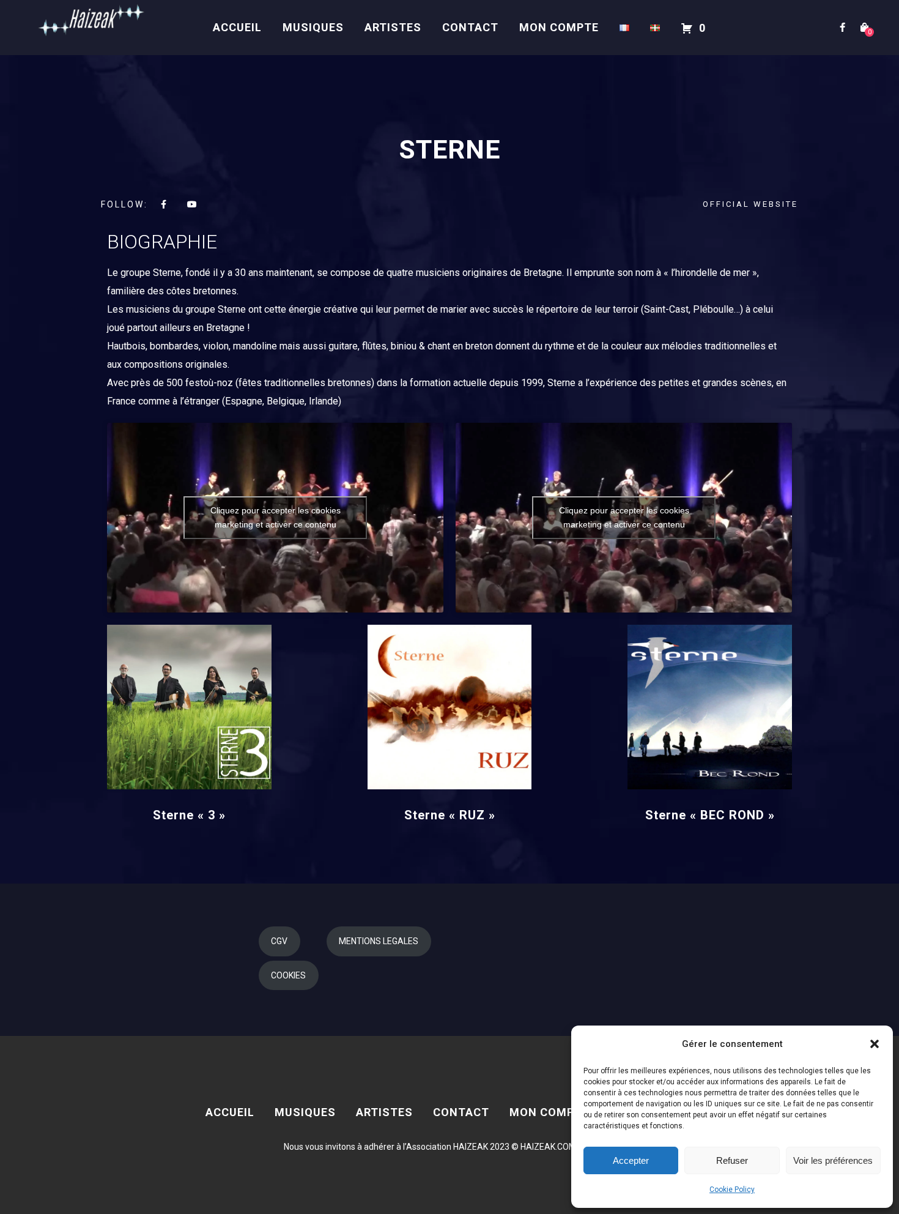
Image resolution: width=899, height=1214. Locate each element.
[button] (874, 1044)
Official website (750, 204)
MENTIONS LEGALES (378, 941)
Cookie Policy (732, 1189)
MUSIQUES (313, 27)
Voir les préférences (833, 1160)
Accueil (237, 27)
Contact (470, 27)
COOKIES (288, 975)
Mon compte (559, 27)
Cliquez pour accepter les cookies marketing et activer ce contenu (275, 517)
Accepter (631, 1160)
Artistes (392, 27)
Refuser (732, 1160)
